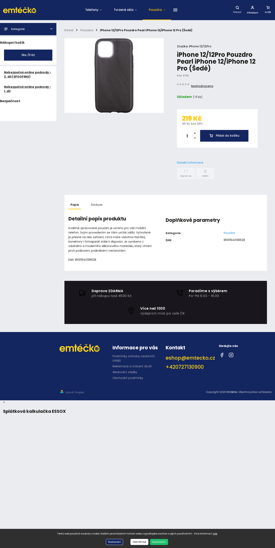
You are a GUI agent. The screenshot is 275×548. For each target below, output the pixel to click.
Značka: (194, 46)
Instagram (231, 354)
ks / (28, 55)
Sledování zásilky (125, 372)
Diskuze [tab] (97, 205)
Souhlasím (159, 542)
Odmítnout (139, 542)
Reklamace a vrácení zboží (132, 366)
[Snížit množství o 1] (194, 138)
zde (215, 533)
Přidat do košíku (227, 136)
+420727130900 (185, 367)
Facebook (222, 354)
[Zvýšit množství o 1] (194, 133)
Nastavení (114, 542)
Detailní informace (190, 163)
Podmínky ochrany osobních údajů (134, 358)
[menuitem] (93, 10)
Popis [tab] (74, 205)
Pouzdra (229, 233)
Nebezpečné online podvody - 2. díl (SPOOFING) (27, 74)
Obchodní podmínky (128, 378)
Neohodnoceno (202, 86)
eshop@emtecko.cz (190, 357)
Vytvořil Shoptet (74, 392)
